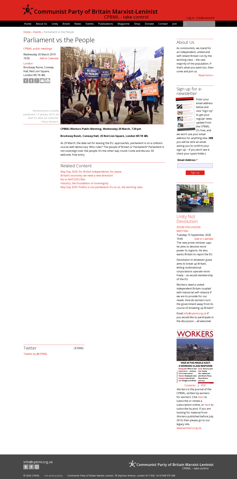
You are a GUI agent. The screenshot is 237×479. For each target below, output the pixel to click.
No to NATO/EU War (72, 179)
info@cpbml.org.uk (195, 313)
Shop (137, 24)
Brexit (66, 24)
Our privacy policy (53, 475)
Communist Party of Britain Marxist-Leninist (96, 11)
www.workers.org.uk (189, 428)
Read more (205, 75)
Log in (190, 18)
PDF (203, 385)
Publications (105, 24)
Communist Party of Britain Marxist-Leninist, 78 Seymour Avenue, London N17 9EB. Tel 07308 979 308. (121, 475)
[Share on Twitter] (31, 80)
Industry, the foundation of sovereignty (84, 183)
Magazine (123, 24)
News (77, 24)
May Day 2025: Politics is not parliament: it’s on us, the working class (101, 187)
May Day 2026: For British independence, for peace (91, 171)
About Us (41, 24)
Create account (205, 18)
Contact (163, 24)
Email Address (188, 160)
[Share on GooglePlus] (36, 80)
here (201, 397)
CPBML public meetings (37, 48)
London (28, 63)
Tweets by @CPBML (35, 354)
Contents (190, 385)
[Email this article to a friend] (42, 80)
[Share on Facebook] (25, 80)
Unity (55, 24)
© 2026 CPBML (31, 475)
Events (90, 24)
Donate (149, 24)
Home (27, 24)
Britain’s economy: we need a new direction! (86, 175)
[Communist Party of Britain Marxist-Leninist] (28, 13)
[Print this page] (47, 80)
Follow (80, 348)
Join (174, 24)
